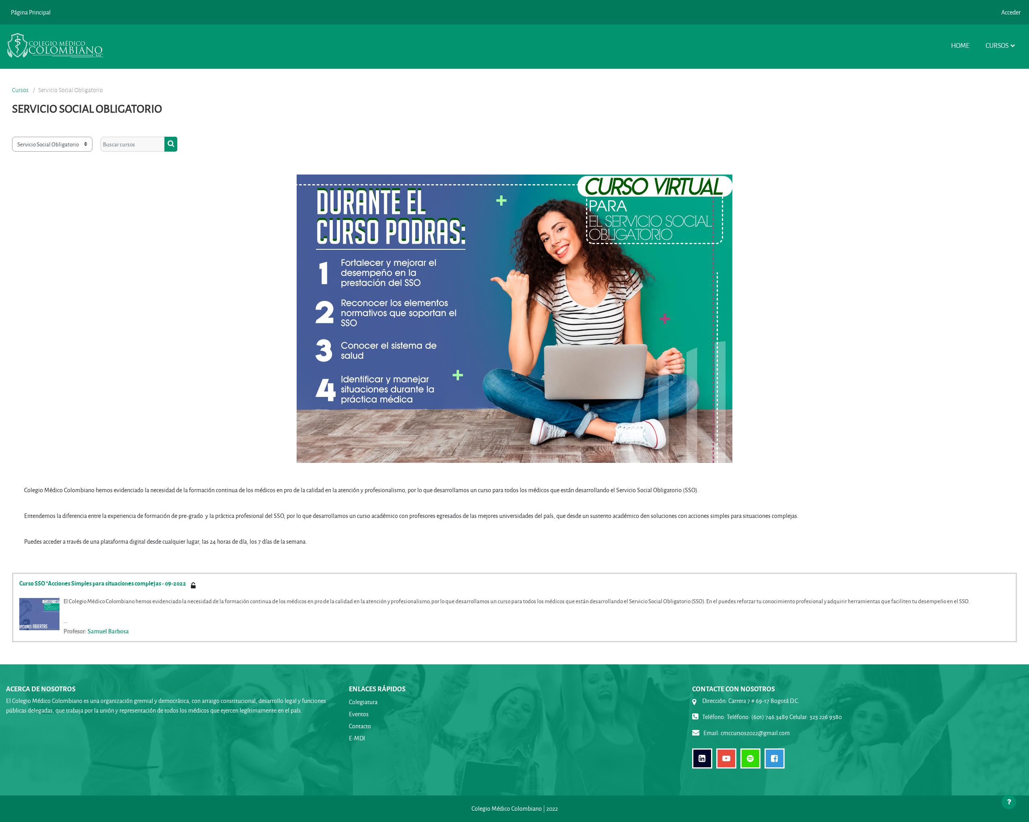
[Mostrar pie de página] (1009, 802)
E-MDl (357, 738)
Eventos (359, 714)
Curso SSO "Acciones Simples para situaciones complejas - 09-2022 (102, 583)
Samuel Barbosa (108, 631)
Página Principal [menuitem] (31, 12)
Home (960, 45)
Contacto (360, 726)
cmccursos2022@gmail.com (755, 733)
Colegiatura (363, 702)
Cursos (997, 45)
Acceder (1011, 12)
